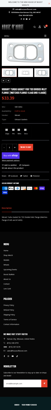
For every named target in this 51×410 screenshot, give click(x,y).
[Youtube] (27, 19)
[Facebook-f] (21, 19)
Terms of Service (10, 319)
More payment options (11, 160)
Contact (7, 284)
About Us (7, 279)
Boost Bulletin (9, 274)
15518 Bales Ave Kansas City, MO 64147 (25, 12)
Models (6, 260)
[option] (25, 52)
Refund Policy (9, 310)
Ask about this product (14, 168)
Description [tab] (7, 208)
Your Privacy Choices (29, 405)
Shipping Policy (9, 315)
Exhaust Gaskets (21, 119)
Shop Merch (8, 255)
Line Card (7, 289)
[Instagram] (24, 19)
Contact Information (11, 324)
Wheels (6, 265)
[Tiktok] (29, 19)
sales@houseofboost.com (25, 9)
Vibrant (17, 115)
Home (6, 250)
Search (16, 405)
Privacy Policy (9, 305)
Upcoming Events (10, 269)
